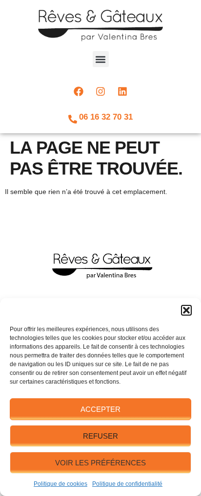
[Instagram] (100, 91)
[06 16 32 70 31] (72, 119)
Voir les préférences (100, 463)
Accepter (100, 409)
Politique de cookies (60, 483)
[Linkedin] (122, 91)
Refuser (100, 436)
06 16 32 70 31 (106, 117)
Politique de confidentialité (127, 483)
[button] (186, 310)
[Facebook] (78, 91)
